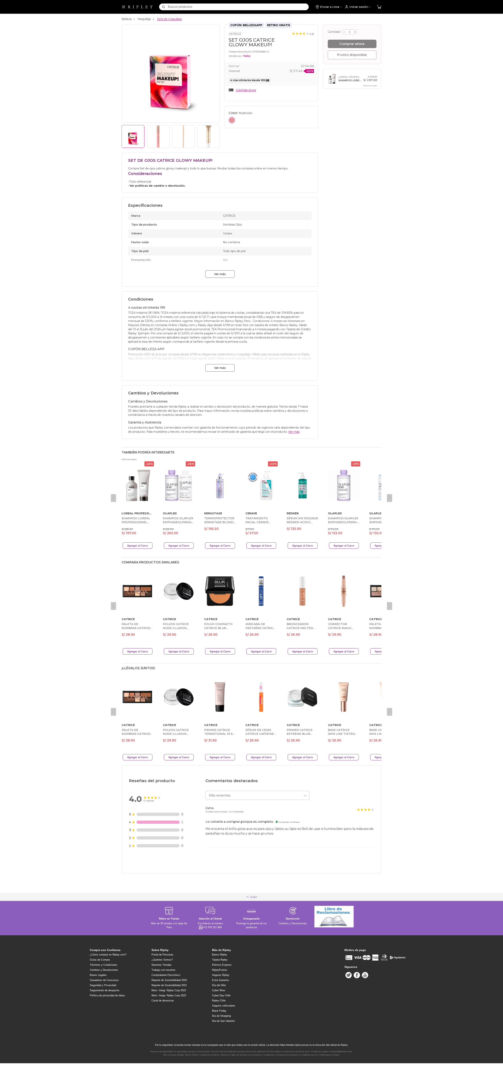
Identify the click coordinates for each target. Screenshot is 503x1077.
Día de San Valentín (223, 1020)
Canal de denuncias (162, 1000)
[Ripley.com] (140, 6)
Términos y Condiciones (103, 964)
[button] (379, 7)
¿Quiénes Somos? (162, 959)
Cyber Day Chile (221, 995)
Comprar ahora (352, 44)
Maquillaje (144, 19)
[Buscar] (163, 7)
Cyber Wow (218, 990)
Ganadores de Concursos (104, 980)
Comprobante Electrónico (165, 975)
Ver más (220, 274)
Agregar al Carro (137, 545)
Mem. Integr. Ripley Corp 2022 (168, 990)
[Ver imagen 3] (183, 136)
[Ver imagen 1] (133, 136)
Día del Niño (219, 985)
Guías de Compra (100, 959)
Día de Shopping (221, 1015)
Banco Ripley (219, 954)
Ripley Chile (219, 1000)
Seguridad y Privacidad (103, 985)
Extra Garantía (220, 980)
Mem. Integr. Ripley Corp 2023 (168, 995)
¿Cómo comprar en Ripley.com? (108, 954)
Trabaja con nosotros (163, 969)
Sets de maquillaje (169, 19)
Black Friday (219, 1010)
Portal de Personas (162, 954)
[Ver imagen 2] (158, 136)
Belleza (127, 19)
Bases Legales (98, 975)
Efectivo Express (222, 964)
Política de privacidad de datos (107, 995)
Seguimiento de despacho (104, 990)
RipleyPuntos (219, 969)
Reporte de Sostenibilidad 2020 (169, 980)
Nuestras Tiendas (161, 964)
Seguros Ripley (220, 975)
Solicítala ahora (246, 90)
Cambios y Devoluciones (104, 969)
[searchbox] (238, 7)
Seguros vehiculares (223, 1005)
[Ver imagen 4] (208, 136)
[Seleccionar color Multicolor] (232, 120)
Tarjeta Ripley (220, 959)
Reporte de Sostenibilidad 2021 (169, 985)
